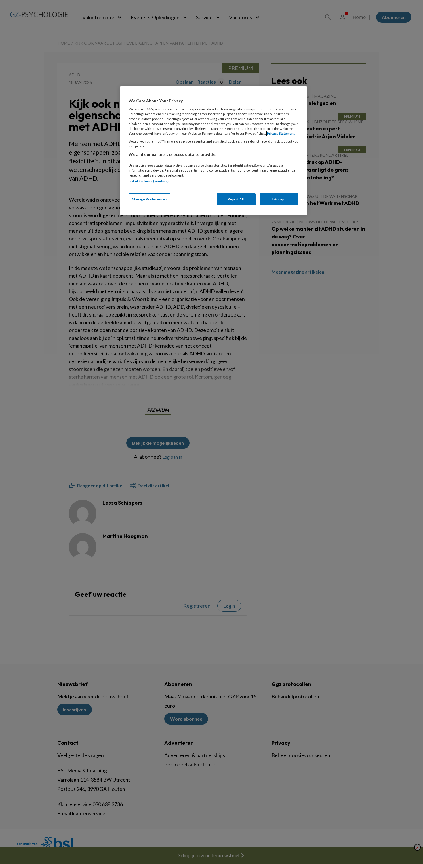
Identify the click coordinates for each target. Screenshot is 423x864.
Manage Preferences (149, 199)
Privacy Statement (281, 133)
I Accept (279, 199)
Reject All (236, 199)
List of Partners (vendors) (149, 181)
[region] (213, 150)
